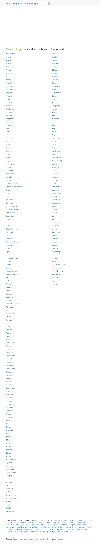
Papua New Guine (12, 304)
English (34, 520)
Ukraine (9, 466)
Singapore (9, 372)
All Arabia (9, 67)
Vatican (8, 485)
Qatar (8, 326)
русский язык (83, 522)
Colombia (9, 200)
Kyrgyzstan (56, 167)
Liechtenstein (57, 187)
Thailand (9, 437)
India (53, 115)
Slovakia (9, 375)
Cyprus (8, 226)
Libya (54, 183)
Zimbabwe (10, 511)
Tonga (8, 446)
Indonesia (55, 119)
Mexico (54, 229)
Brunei (8, 157)
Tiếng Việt (55, 522)
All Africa (9, 63)
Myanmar (55, 255)
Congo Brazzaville (12, 206)
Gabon (54, 54)
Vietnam (9, 492)
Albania (8, 57)
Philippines (10, 313)
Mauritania (56, 222)
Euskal (42, 531)
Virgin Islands (11, 495)
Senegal (9, 359)
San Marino (10, 349)
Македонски (28, 529)
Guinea (54, 89)
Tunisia (8, 453)
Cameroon (10, 174)
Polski (23, 522)
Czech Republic (11, 229)
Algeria (8, 60)
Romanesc (31, 522)
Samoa (8, 346)
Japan (54, 144)
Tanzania (9, 433)
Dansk (41, 520)
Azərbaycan (34, 531)
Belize (8, 132)
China (8, 196)
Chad (8, 190)
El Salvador (10, 255)
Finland (8, 281)
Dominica (9, 238)
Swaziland (9, 411)
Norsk (80, 520)
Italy (53, 135)
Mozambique (56, 252)
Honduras (55, 102)
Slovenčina (60, 529)
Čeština (35, 527)
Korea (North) (57, 157)
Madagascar (56, 203)
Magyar (81, 527)
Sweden (9, 414)
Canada (9, 177)
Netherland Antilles (59, 264)
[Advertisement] (50, 26)
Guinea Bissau (57, 93)
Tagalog (60, 527)
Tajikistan (9, 430)
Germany (55, 63)
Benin (8, 135)
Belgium (9, 128)
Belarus (8, 125)
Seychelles (10, 365)
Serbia (8, 362)
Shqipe (72, 525)
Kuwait (54, 164)
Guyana (54, 96)
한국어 (56, 525)
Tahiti (8, 424)
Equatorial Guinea (12, 258)
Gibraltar (55, 70)
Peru (8, 310)
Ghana (54, 67)
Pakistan (9, 294)
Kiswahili (79, 529)
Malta (54, 219)
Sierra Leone (10, 368)
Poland (8, 317)
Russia (8, 333)
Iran (53, 122)
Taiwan (8, 427)
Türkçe (64, 522)
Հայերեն (23, 531)
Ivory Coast (56, 138)
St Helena (9, 401)
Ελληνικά (72, 522)
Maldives (55, 213)
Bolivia (8, 144)
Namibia (55, 258)
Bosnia (8, 148)
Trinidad (9, 450)
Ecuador (9, 248)
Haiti (53, 99)
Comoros (9, 203)
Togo (8, 443)
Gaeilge (10, 529)
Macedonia (56, 200)
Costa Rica (10, 216)
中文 (42, 525)
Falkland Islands (12, 274)
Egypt (8, 252)
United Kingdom (12, 469)
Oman (8, 291)
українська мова (12, 525)
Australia (9, 102)
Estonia (8, 264)
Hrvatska (26, 527)
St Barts (9, 398)
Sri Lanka (9, 394)
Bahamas (9, 112)
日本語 (49, 525)
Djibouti (9, 235)
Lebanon (55, 174)
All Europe (9, 73)
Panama (9, 300)
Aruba (8, 99)
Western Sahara (12, 498)
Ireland (54, 128)
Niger (54, 281)
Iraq (53, 125)
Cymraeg (9, 531)
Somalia (9, 381)
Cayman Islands (12, 183)
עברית (74, 527)
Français (65, 520)
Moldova (55, 235)
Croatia (8, 219)
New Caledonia (57, 271)
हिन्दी (37, 525)
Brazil (8, 154)
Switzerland (10, 417)
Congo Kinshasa (12, 209)
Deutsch (49, 520)
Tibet (8, 440)
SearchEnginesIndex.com (19, 3)
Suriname (9, 407)
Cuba (8, 222)
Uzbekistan (10, 479)
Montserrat (56, 245)
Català (18, 527)
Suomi (40, 522)
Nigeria (54, 284)
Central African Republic (14, 187)
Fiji (7, 277)
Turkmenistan (11, 459)
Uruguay (9, 476)
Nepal (54, 261)
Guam (54, 83)
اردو (22, 525)
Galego (67, 527)
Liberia (54, 180)
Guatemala (56, 86)
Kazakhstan (56, 151)
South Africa (10, 388)
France (8, 284)
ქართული (51, 531)
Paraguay (9, 307)
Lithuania (55, 190)
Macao (54, 196)
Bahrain (9, 115)
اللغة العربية (30, 525)
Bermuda (9, 138)
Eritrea (8, 261)
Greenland (55, 76)
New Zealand (56, 274)
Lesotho (55, 177)
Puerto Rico (10, 323)
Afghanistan (10, 54)
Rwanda (9, 336)
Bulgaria (9, 161)
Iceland (54, 112)
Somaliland (10, 385)
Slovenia (9, 378)
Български (10, 527)
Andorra (9, 76)
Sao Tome (9, 352)
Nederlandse (44, 527)
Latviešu (19, 529)
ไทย (85, 529)
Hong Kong (56, 106)
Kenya (54, 154)
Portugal (9, 320)
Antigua (9, 86)
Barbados (9, 122)
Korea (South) (57, 161)
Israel (54, 132)
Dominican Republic (13, 242)
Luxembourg (56, 193)
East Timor (10, 245)
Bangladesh (10, 119)
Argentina (9, 93)
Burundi (9, 167)
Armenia (9, 96)
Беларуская (81, 525)
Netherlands (56, 268)
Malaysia (55, 209)
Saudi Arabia (10, 356)
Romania (9, 330)
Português (88, 520)
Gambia (54, 57)
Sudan (8, 404)
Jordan (54, 148)
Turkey (8, 456)
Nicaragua (55, 277)
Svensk (47, 522)
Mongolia (55, 242)
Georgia (54, 60)
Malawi (54, 206)
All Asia (8, 70)
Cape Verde (10, 180)
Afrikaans (64, 525)
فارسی (44, 529)
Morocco (55, 248)
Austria (8, 106)
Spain (8, 391)
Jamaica (54, 141)
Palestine (9, 297)
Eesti (53, 527)
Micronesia (56, 232)
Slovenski (70, 529)
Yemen (8, 501)
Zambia (8, 508)
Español (57, 520)
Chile (8, 193)
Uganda (9, 462)
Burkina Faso (10, 164)
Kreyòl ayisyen (62, 531)
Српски (51, 529)
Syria (8, 420)
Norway (9, 287)
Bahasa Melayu (13, 522)
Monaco (55, 238)
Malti (37, 529)
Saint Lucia (10, 339)
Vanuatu (9, 482)
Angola (8, 80)
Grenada (55, 80)
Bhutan (8, 141)
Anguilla (9, 83)
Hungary (55, 109)
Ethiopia (9, 268)
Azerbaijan (10, 109)
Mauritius (55, 226)
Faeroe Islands (11, 271)
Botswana (9, 151)
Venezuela (10, 488)
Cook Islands (10, 213)
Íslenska (89, 527)
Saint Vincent (11, 342)
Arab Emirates (11, 89)
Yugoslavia (10, 505)
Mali (53, 216)
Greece (54, 73)
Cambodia (10, 170)
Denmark (9, 232)
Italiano (73, 520)
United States (11, 472)
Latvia (54, 170)
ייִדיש (16, 531)
